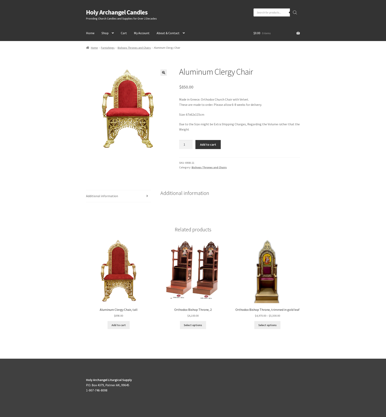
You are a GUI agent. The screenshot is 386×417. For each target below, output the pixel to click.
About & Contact (168, 33)
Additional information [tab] (102, 196)
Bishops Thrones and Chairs (134, 47)
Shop (105, 33)
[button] (163, 72)
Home (90, 33)
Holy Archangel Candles (117, 12)
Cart (124, 33)
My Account (142, 33)
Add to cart (208, 144)
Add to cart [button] (119, 325)
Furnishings (108, 47)
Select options (193, 325)
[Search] (295, 12)
